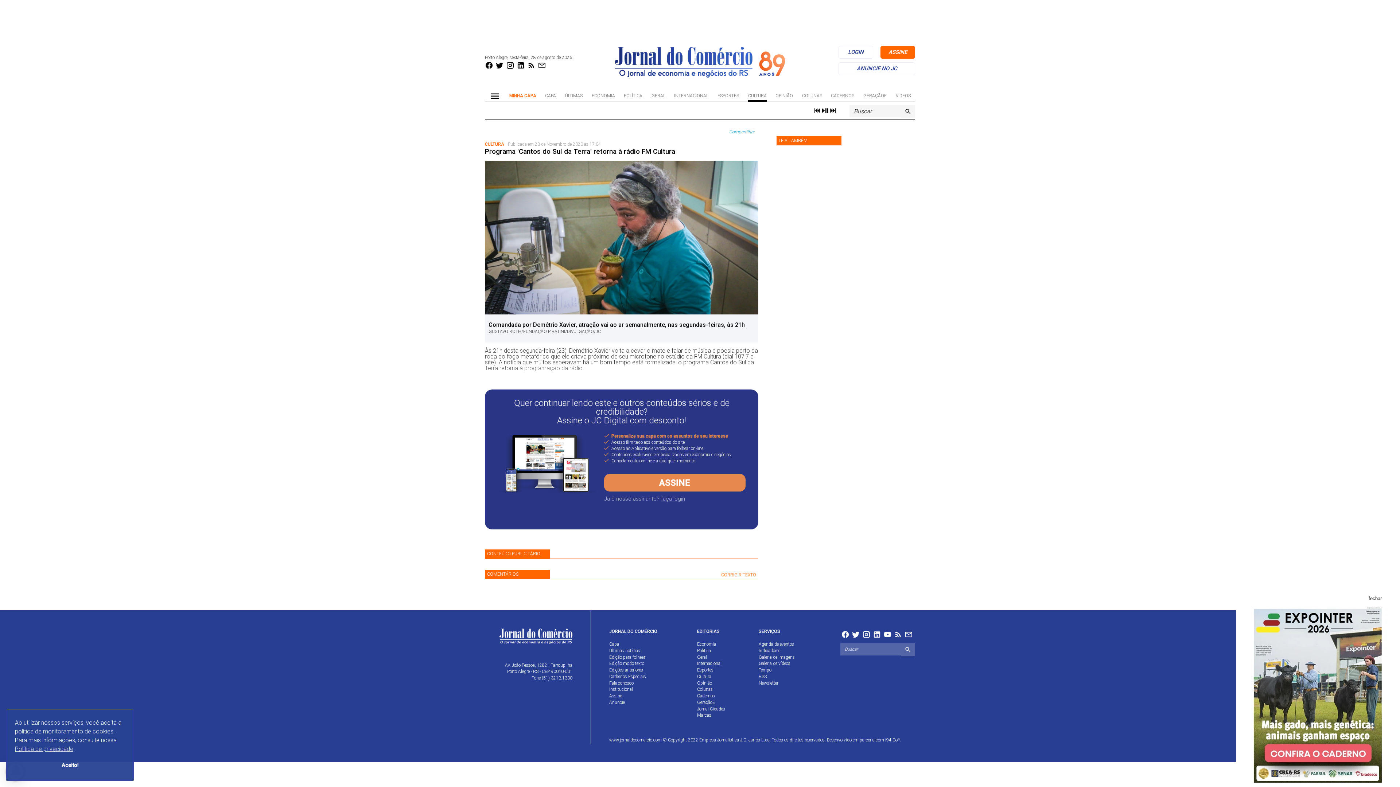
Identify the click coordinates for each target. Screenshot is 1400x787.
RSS (763, 676)
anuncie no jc (877, 68)
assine (897, 52)
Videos (903, 95)
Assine (674, 483)
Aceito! (70, 765)
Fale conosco (621, 683)
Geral (658, 95)
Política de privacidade (44, 748)
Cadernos (842, 95)
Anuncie (617, 702)
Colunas (812, 95)
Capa (550, 95)
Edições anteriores (626, 670)
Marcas (704, 715)
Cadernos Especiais (627, 676)
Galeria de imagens (777, 657)
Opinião (784, 95)
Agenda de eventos (776, 644)
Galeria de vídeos (774, 663)
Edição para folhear (627, 657)
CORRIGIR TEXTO (738, 574)
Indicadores (770, 650)
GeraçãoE (875, 95)
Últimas (574, 95)
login (856, 52)
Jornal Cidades (711, 709)
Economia (603, 95)
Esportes (728, 95)
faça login (673, 499)
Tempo (765, 670)
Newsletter (768, 683)
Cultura (757, 95)
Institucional (621, 689)
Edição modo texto (626, 663)
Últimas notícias (624, 650)
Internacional (691, 95)
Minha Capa (522, 95)
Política (633, 95)
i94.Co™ (892, 740)
